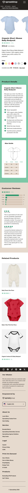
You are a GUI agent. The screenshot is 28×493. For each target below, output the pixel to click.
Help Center (5, 436)
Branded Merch (6, 429)
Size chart (22, 68)
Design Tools (5, 465)
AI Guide (4, 467)
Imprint (4, 445)
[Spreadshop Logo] (9, 2)
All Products (7, 6)
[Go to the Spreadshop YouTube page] (20, 369)
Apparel (14, 6)
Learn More (5, 416)
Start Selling (5, 421)
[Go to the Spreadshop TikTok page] (12, 369)
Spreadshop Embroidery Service (11, 431)
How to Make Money (7, 460)
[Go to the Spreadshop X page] (24, 369)
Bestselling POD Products (9, 476)
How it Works (5, 458)
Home (2, 6)
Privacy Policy (6, 447)
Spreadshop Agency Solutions (10, 434)
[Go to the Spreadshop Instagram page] (3, 369)
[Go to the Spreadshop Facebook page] (8, 369)
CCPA (3, 449)
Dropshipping (5, 462)
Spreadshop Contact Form (9, 418)
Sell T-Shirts (5, 478)
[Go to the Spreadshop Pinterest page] (16, 369)
